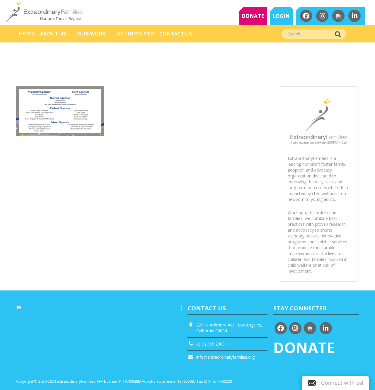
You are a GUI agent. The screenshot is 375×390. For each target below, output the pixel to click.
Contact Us (175, 33)
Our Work (91, 33)
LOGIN (281, 16)
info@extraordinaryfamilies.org (225, 357)
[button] (335, 383)
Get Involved (135, 33)
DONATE (253, 16)
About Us (53, 33)
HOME (27, 33)
